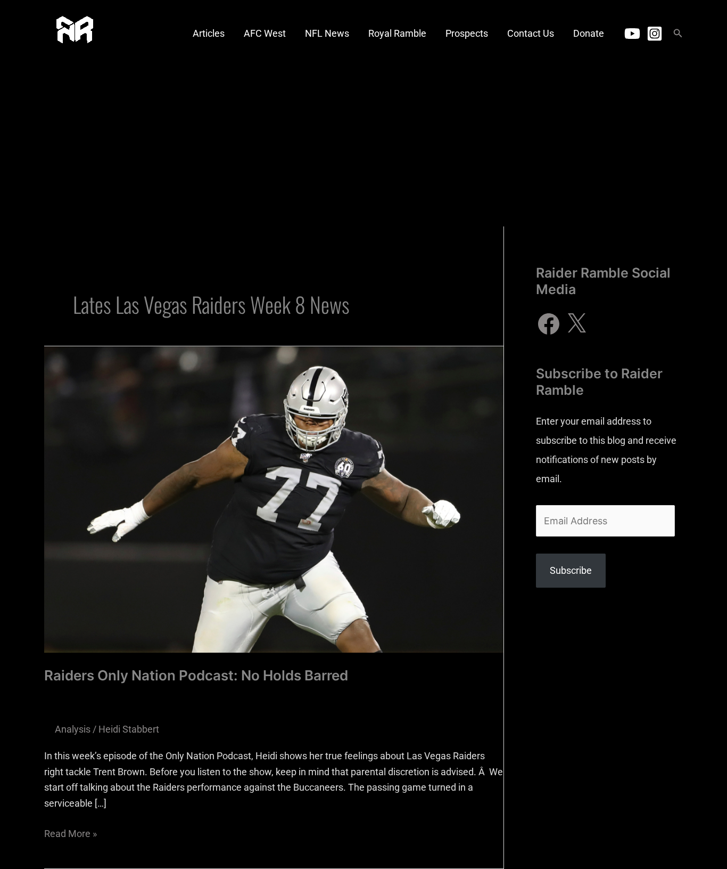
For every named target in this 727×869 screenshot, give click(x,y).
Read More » (70, 832)
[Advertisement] (363, 146)
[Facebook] (548, 324)
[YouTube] (632, 34)
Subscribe (571, 570)
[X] (576, 324)
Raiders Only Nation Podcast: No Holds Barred (196, 675)
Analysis (72, 729)
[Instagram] (655, 34)
